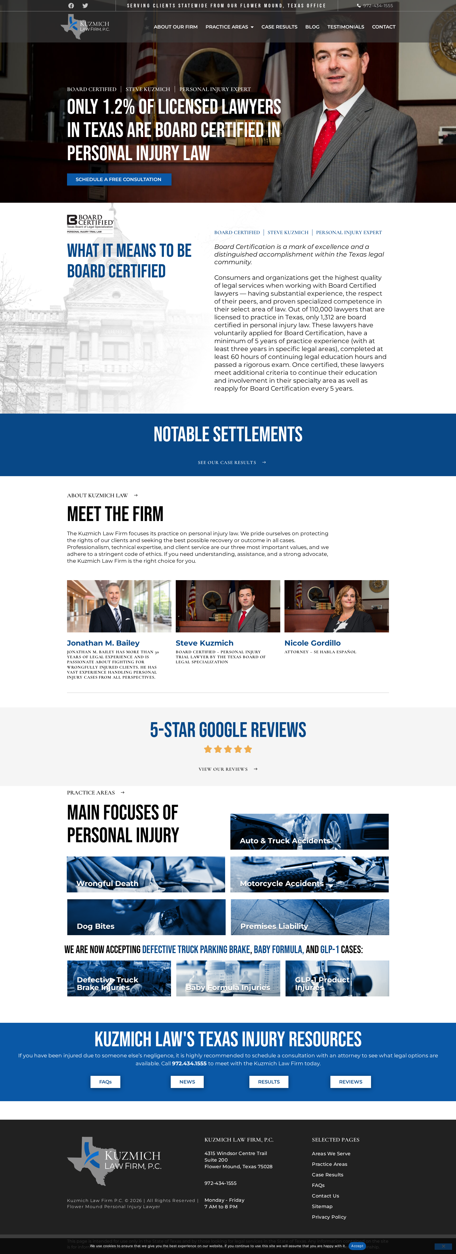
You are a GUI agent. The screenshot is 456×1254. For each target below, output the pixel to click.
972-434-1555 (378, 5)
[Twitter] (85, 6)
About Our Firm (176, 27)
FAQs (318, 1185)
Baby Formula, (280, 950)
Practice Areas (227, 27)
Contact (384, 27)
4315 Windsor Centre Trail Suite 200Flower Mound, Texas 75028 (239, 1160)
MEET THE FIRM (115, 514)
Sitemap (322, 1206)
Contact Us (325, 1196)
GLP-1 (330, 950)
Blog (312, 27)
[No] (443, 1246)
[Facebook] (71, 6)
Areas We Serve (331, 1154)
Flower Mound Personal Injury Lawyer (113, 1206)
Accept (357, 1246)
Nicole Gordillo (312, 642)
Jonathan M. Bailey (103, 642)
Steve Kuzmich (205, 642)
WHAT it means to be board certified (129, 261)
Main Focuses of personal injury (123, 825)
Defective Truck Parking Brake (196, 950)
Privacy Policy (329, 1217)
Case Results (279, 27)
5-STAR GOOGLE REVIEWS (228, 730)
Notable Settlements (228, 435)
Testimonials (345, 27)
